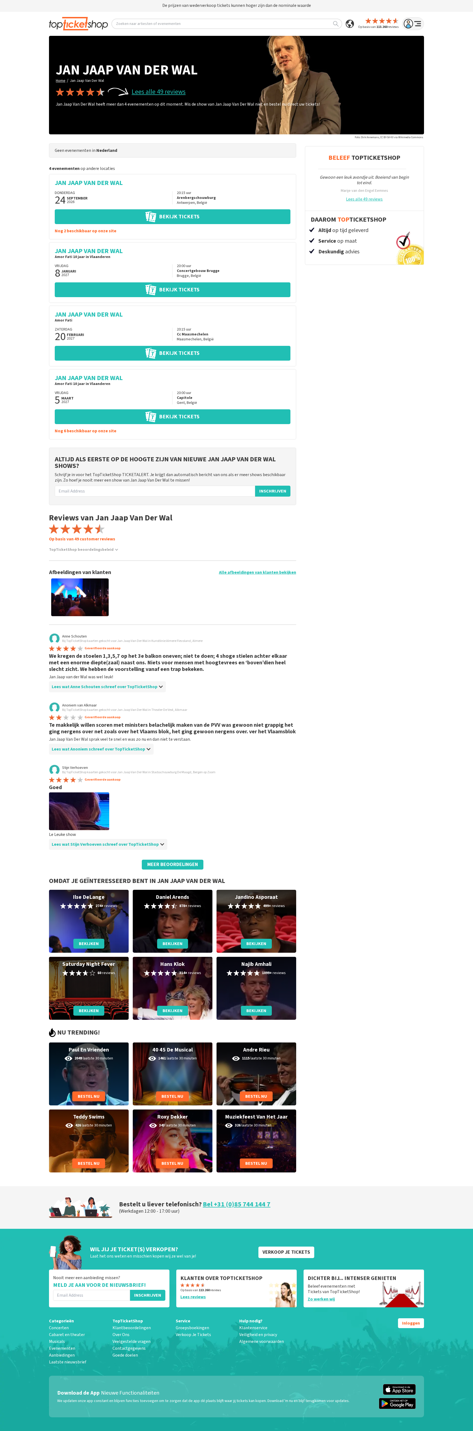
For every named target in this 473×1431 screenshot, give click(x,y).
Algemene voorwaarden (261, 1342)
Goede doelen (125, 1355)
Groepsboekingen (192, 1328)
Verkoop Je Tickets (193, 1335)
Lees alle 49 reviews (159, 92)
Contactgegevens (129, 1348)
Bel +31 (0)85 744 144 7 (236, 1204)
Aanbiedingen (62, 1355)
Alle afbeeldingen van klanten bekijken (257, 572)
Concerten (59, 1328)
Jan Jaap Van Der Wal (87, 80)
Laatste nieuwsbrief (67, 1362)
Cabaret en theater (67, 1335)
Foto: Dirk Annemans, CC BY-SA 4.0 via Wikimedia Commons (389, 137)
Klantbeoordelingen (132, 1328)
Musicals (57, 1342)
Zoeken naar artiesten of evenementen (148, 24)
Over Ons (121, 1335)
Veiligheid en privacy (258, 1335)
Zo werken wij (321, 1299)
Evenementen (62, 1348)
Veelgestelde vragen (132, 1342)
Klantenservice (253, 1328)
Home (60, 80)
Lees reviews (193, 1297)
